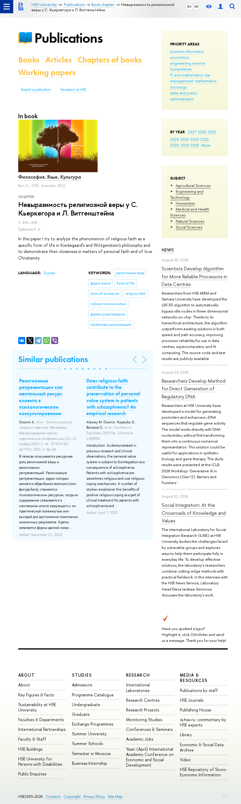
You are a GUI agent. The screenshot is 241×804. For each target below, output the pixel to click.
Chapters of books (110, 60)
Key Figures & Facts (36, 695)
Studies (82, 675)
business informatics (187, 51)
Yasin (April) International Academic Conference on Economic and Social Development (150, 757)
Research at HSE (73, 89)
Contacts (53, 796)
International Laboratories (138, 687)
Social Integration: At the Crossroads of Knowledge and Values (194, 513)
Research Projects (142, 710)
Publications (68, 38)
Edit (225, 795)
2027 (192, 131)
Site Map (115, 796)
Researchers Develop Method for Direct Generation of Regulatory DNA (193, 388)
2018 (194, 145)
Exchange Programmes (92, 724)
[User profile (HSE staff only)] (220, 6)
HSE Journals (191, 700)
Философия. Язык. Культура (49, 177)
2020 (174, 145)
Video (185, 759)
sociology (178, 87)
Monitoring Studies (144, 719)
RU (189, 6)
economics (179, 57)
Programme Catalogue (93, 695)
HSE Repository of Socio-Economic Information (203, 772)
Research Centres (142, 700)
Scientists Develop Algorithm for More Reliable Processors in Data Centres (194, 276)
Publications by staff (199, 690)
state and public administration (183, 95)
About (26, 675)
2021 (204, 139)
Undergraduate (86, 704)
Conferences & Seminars (149, 729)
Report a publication (36, 89)
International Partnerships (42, 729)
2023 (184, 139)
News (168, 250)
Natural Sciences (190, 221)
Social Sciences (189, 227)
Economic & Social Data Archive (202, 747)
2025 (211, 131)
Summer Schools (87, 743)
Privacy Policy (94, 796)
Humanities (185, 203)
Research (138, 675)
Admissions (82, 685)
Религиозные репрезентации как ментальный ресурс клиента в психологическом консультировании (41, 396)
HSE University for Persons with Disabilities (40, 761)
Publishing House (195, 710)
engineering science (187, 63)
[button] (59, 369)
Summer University (89, 733)
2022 (194, 139)
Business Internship (89, 763)
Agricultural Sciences (193, 185)
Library (186, 734)
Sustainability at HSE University (37, 707)
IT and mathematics (186, 75)
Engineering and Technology (186, 194)
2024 (174, 139)
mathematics (205, 80)
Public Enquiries (32, 774)
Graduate (81, 714)
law (207, 75)
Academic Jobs (139, 739)
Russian (50, 273)
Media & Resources (193, 677)
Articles (58, 60)
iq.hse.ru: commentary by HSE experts (203, 722)
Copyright (72, 796)
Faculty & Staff (32, 739)
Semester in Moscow (91, 753)
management (181, 80)
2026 (202, 131)
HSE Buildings (30, 749)
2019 (184, 145)
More (205, 145)
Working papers (47, 72)
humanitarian (181, 69)
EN (196, 6)
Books (28, 60)
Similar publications (53, 359)
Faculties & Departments (41, 719)
